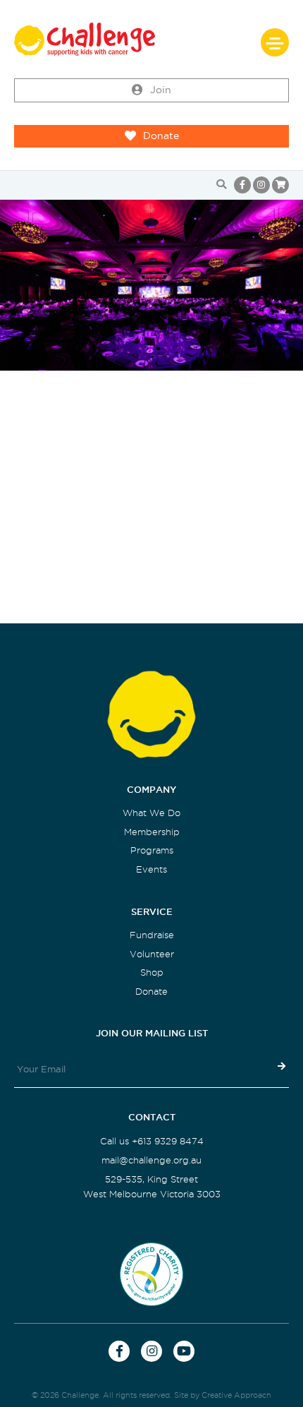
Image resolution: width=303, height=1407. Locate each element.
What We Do (151, 813)
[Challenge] (151, 39)
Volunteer (152, 954)
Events (151, 869)
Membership (152, 832)
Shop (151, 972)
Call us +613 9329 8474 (152, 1141)
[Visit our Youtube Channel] (183, 1351)
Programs (151, 850)
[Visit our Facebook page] (242, 184)
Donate (161, 136)
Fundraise (152, 935)
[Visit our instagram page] (261, 184)
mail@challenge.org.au (151, 1160)
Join (160, 90)
